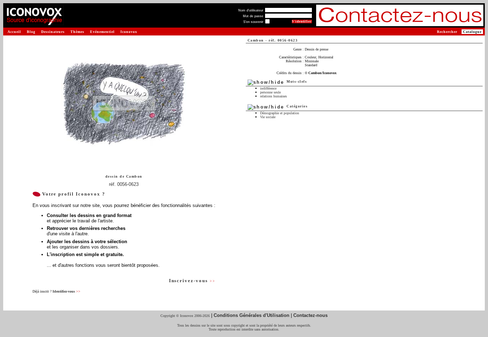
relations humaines (273, 96)
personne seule (270, 92)
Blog (31, 32)
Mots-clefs (297, 81)
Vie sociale (267, 117)
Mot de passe (253, 16)
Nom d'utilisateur (250, 10)
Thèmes (77, 32)
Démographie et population (279, 113)
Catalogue (472, 32)
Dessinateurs (53, 32)
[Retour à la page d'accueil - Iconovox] (34, 22)
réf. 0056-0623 (124, 184)
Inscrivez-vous (192, 280)
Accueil (14, 32)
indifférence (268, 88)
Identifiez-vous (66, 291)
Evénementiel (102, 32)
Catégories (297, 106)
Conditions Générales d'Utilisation (251, 315)
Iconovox (128, 32)
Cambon (134, 176)
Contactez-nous (310, 315)
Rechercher (447, 32)
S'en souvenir (253, 22)
